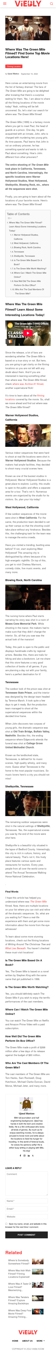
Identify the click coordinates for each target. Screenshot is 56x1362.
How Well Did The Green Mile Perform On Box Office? (27, 283)
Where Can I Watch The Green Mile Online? (30, 274)
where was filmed (27, 384)
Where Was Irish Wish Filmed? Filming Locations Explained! (19, 1273)
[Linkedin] (29, 1155)
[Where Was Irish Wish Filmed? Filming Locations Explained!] (38, 1271)
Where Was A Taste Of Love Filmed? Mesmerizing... (19, 1287)
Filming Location (14, 66)
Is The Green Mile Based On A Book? (28, 262)
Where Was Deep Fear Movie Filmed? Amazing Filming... (19, 1313)
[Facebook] (20, 1155)
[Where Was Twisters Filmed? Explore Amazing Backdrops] (38, 1298)
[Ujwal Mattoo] (26, 1104)
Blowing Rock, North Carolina (27, 247)
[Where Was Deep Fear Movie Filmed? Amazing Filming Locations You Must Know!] (38, 1311)
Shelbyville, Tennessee (24, 255)
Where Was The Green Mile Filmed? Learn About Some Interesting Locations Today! (27, 226)
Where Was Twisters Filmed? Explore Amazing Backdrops (18, 1300)
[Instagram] (24, 1155)
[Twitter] (33, 1155)
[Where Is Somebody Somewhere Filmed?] (38, 1261)
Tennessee (19, 251)
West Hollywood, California (26, 243)
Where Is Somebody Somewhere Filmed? (18, 1262)
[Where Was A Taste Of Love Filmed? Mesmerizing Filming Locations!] (38, 1285)
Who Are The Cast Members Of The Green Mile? (29, 291)
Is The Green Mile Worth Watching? (30, 268)
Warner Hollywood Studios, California (26, 236)
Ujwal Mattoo (13, 74)
